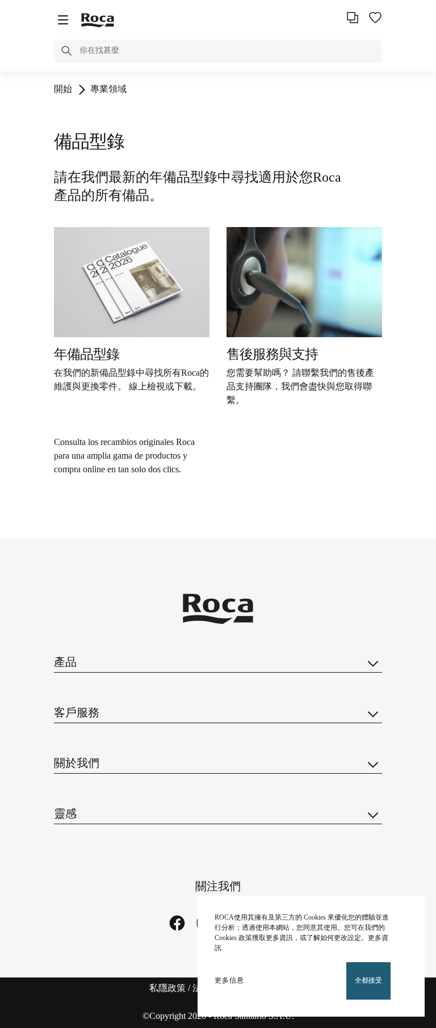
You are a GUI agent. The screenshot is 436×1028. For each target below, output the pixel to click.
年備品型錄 (86, 355)
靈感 (65, 814)
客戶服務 (76, 713)
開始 (63, 89)
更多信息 (229, 980)
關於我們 (76, 764)
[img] (131, 282)
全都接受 (368, 980)
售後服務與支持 (272, 355)
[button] (66, 52)
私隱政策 (167, 988)
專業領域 (108, 89)
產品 (65, 663)
